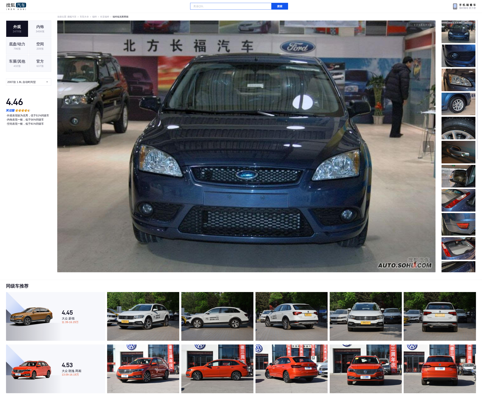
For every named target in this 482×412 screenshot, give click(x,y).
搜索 (279, 6)
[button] (151, 146)
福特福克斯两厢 (120, 16)
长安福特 (104, 16)
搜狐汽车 (16, 6)
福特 (94, 16)
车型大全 (84, 16)
